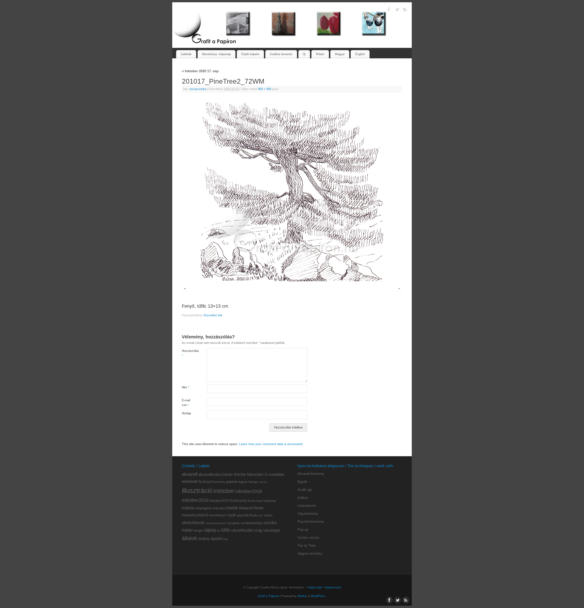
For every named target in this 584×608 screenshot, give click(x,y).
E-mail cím (186, 403)
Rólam (320, 54)
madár (232, 507)
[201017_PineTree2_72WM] (292, 190)
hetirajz (253, 482)
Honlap (186, 413)
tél (218, 530)
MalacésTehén (251, 508)
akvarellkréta (209, 474)
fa (200, 481)
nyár (231, 515)
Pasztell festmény (310, 521)
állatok (189, 538)
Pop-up (302, 529)
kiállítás (188, 508)
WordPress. (318, 596)
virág (258, 530)
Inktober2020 (219, 500)
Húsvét (263, 482)
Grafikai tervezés (281, 54)
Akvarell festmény (310, 474)
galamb (231, 482)
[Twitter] (397, 10)
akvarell (189, 474)
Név (185, 387)
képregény (204, 508)
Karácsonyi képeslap (262, 500)
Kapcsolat (315, 587)
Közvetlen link (213, 315)
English (360, 54)
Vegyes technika (309, 553)
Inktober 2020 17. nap (200, 71)
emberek (190, 481)
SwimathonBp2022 (216, 523)
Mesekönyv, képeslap (216, 54)
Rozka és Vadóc (261, 515)
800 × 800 (264, 89)
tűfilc (225, 530)
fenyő (207, 482)
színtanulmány (252, 523)
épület (216, 538)
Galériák (186, 54)
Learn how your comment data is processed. (271, 444)
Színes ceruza (308, 537)
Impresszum (333, 587)
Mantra (302, 596)
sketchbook (193, 522)
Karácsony (238, 500)
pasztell (242, 515)
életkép (204, 539)
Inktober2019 (195, 500)
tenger (198, 530)
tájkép (210, 530)
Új (304, 54)
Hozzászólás (188, 353)
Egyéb (302, 482)
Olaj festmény (307, 513)
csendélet (276, 474)
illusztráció (197, 490)
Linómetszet (306, 506)
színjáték (233, 523)
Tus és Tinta (306, 545)
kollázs (302, 498)
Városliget (271, 530)
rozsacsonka (197, 89)
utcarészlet (242, 530)
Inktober (224, 491)
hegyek (243, 482)
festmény (218, 482)
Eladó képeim (250, 54)
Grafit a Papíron (268, 596)
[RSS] (405, 10)
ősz (225, 539)
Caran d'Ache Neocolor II (244, 474)
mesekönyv (218, 515)
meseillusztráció (195, 515)
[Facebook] (389, 10)
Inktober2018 (248, 491)
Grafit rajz (304, 490)
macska (219, 508)
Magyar (340, 54)
